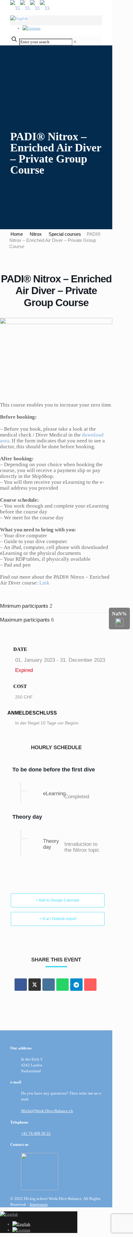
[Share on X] (34, 984)
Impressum (39, 1204)
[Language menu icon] (19, 18)
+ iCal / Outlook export (57, 919)
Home (17, 234)
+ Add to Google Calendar (57, 900)
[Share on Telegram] (76, 984)
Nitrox (36, 234)
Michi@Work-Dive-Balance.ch (47, 1110)
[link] (75, 42)
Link (44, 583)
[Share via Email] (90, 984)
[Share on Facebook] (21, 984)
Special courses (65, 234)
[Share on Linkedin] (48, 984)
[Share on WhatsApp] (62, 984)
